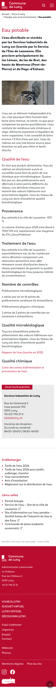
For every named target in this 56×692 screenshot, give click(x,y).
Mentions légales (12, 664)
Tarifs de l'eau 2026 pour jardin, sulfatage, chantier (25, 471)
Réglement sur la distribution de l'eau (28, 485)
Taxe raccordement (17, 477)
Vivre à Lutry (18, 14)
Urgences (8, 630)
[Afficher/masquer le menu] (52, 5)
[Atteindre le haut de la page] (50, 684)
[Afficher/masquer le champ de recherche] (43, 5)
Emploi (6, 635)
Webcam (7, 648)
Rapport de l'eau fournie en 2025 (22, 353)
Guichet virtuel (13, 607)
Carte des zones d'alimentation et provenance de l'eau (23, 370)
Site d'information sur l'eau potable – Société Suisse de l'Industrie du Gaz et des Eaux (28, 517)
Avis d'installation (16, 481)
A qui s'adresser (12, 625)
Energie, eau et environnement (20, 17)
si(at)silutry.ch (13, 418)
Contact (7, 639)
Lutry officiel (12, 612)
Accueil (5, 14)
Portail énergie (14, 501)
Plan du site (34, 664)
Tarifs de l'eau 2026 (17, 466)
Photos (6, 653)
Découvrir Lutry (14, 617)
